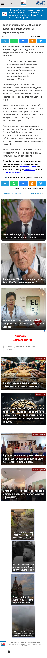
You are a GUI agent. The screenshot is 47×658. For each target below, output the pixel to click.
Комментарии (39, 37)
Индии (12, 13)
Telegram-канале (28, 167)
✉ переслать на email (13, 193)
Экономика (40, 359)
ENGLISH (13, 3)
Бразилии (27, 13)
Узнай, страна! (39, 434)
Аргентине (14, 15)
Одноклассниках (12, 172)
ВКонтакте (29, 170)
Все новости (36, 193)
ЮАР (35, 13)
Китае (19, 13)
